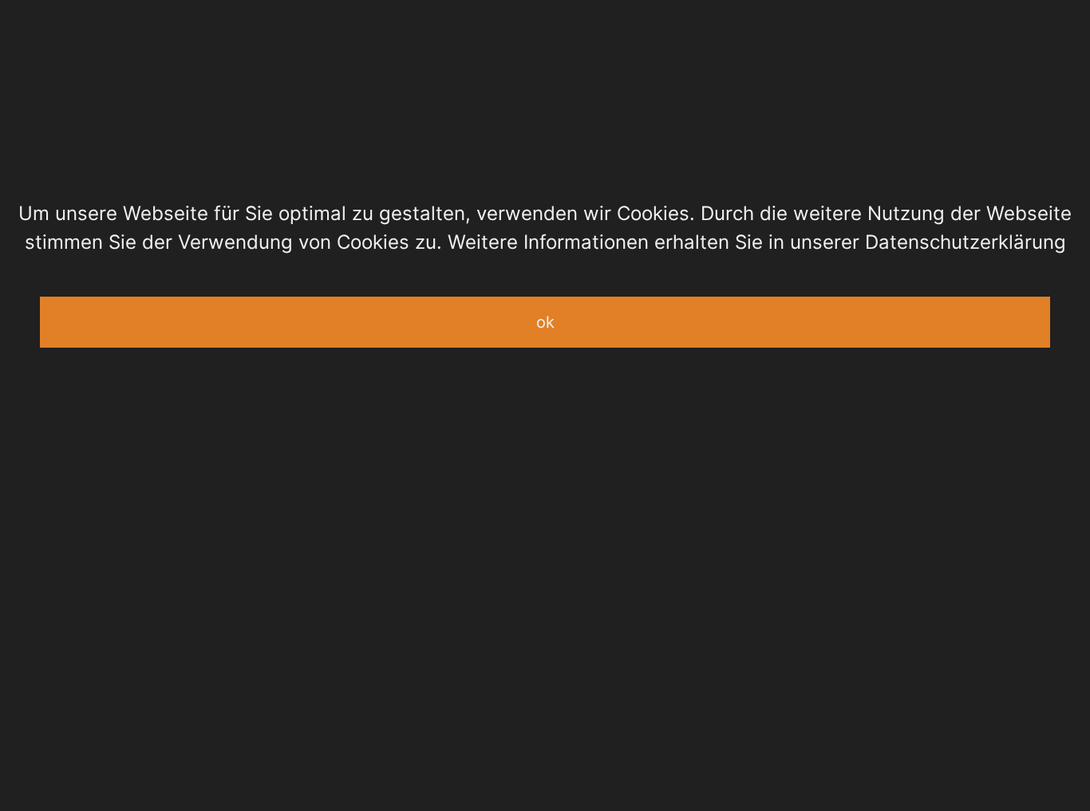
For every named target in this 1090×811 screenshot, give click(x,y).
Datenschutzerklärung (965, 242)
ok (545, 322)
